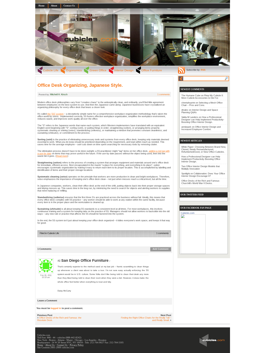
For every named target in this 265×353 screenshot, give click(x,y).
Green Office (98, 70)
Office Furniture (151, 70)
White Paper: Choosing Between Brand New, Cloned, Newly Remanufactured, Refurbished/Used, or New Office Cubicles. (203, 149)
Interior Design (124, 70)
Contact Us (69, 5)
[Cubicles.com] (193, 233)
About (54, 5)
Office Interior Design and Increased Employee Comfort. (201, 128)
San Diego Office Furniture (84, 260)
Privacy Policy (76, 345)
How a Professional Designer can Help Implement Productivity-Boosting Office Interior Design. (202, 119)
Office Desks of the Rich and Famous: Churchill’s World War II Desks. (200, 181)
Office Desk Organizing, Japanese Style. (80, 85)
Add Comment (161, 249)
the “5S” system (55, 114)
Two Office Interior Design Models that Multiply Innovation (200, 167)
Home (42, 5)
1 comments (163, 94)
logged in (56, 308)
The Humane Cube (190, 95)
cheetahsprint (188, 102)
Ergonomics (74, 70)
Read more (61, 156)
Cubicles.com (187, 213)
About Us (50, 345)
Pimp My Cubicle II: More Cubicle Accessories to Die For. (202, 96)
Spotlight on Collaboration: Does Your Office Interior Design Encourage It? (203, 174)
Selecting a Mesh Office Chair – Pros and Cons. (202, 103)
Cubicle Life (50, 70)
